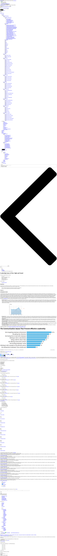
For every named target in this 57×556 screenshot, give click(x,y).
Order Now (14, 0)
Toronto (4, 527)
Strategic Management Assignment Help (11, 31)
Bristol (4, 511)
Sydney (4, 523)
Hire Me (18, 376)
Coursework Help (4, 498)
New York (4, 518)
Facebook (2, 354)
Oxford (4, 516)
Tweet (13, 354)
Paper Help (3, 496)
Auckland (4, 529)
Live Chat (4, 486)
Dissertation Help (4, 499)
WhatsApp (6, 354)
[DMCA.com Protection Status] (4, 535)
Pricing (4, 483)
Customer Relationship (9, 36)
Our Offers (3, 506)
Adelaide (4, 524)
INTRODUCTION (4, 282)
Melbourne (4, 522)
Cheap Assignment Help (9, 20)
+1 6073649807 (3, 532)
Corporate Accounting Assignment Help (11, 35)
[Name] (8, 266)
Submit (1, 6)
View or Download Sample (3, 455)
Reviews (3, 503)
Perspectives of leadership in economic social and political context (17, 326)
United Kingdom (4, 509)
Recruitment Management (10, 29)
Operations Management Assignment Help (12, 27)
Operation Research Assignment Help (11, 26)
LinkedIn (10, 354)
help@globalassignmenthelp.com (15, 532)
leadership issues (6, 298)
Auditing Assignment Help (10, 33)
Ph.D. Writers (6, 369)
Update (1, 554)
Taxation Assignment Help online (11, 32)
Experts (3, 504)
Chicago (4, 521)
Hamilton (4, 530)
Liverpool (4, 515)
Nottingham (4, 514)
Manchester (4, 510)
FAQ (2, 505)
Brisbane (4, 525)
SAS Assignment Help (9, 30)
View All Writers (2, 400)
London (4, 513)
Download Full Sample (3, 356)
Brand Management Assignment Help (11, 34)
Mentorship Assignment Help (10, 25)
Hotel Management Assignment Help (11, 38)
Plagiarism (4, 482)
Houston (4, 520)
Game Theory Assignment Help (10, 37)
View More (14, 452)
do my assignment (22, 357)
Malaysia (3, 526)
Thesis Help (3, 497)
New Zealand (3, 528)
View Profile (5, 376)
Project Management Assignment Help (11, 28)
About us (3, 502)
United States (3, 517)
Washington (4, 519)
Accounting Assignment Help (10, 22)
